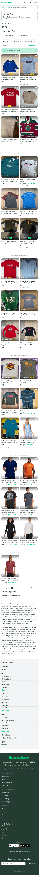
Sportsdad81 (5, 237)
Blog (2, 838)
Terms (3, 818)
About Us (4, 809)
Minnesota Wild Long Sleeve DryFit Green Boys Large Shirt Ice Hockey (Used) (9, 412)
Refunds (4, 779)
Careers (3, 812)
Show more (5, 690)
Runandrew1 (5, 74)
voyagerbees (24, 106)
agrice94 (4, 437)
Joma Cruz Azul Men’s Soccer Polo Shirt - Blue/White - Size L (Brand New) (28, 212)
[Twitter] (18, 769)
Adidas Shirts (5, 723)
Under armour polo (25, 411)
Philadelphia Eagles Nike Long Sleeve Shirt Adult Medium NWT (9, 180)
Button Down (9, 35)
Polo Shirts (5, 728)
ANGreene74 (5, 136)
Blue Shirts (4, 697)
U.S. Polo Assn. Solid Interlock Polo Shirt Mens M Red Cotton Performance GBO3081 (10, 579)
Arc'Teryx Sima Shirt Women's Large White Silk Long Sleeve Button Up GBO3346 (28, 541)
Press (3, 832)
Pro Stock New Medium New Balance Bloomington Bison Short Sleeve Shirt (9, 282)
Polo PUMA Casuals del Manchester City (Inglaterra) (9, 212)
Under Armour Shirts (7, 720)
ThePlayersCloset (6, 339)
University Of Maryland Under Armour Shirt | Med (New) (28, 344)
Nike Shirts (4, 717)
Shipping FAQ (5, 776)
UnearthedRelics (6, 176)
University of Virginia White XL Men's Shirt (28, 180)
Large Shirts (5, 676)
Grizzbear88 (24, 277)
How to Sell (5, 796)
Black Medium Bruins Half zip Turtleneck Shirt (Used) (28, 242)
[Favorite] (36, 88)
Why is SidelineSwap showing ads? (19, 153)
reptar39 (4, 309)
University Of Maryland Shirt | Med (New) (9, 381)
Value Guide (5, 793)
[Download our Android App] (24, 845)
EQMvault (4, 106)
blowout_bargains (25, 74)
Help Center (5, 786)
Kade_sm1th (24, 176)
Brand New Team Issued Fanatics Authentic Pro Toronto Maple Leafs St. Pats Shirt (9, 314)
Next (31, 587)
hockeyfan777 (24, 407)
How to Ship (5, 799)
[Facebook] (9, 769)
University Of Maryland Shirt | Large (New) (9, 344)
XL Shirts (4, 682)
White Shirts (5, 708)
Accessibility (5, 829)
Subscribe (32, 863)
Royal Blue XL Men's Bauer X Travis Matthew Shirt (28, 282)
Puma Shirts (5, 726)
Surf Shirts (4, 745)
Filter (7, 41)
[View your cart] (31, 2)
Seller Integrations (7, 802)
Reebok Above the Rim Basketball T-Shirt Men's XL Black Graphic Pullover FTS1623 (9, 511)
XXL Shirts (4, 687)
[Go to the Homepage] (6, 2)
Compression (24, 35)
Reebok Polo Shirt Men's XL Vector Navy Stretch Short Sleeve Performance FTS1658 (10, 481)
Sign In (35, 2)
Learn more (29, 765)
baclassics (23, 309)
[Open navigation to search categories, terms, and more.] (2, 7)
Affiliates (4, 815)
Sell (25, 2)
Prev (8, 587)
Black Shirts (5, 700)
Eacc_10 (4, 207)
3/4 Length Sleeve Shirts (9, 738)
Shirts (10, 23)
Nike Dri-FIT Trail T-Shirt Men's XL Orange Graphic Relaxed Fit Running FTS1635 (28, 481)
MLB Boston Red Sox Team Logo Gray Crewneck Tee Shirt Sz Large (28, 314)
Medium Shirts (6, 679)
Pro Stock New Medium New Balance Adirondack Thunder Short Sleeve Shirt (9, 110)
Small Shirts (5, 684)
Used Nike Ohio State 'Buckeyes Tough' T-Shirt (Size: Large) (28, 78)
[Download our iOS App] (14, 845)
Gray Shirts (4, 702)
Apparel (3, 23)
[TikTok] (22, 769)
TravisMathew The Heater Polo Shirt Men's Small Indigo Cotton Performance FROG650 (29, 511)
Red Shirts (4, 705)
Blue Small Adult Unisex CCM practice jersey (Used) (9, 78)
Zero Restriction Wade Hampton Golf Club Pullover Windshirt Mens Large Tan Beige (28, 110)
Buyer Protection (6, 783)
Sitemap (4, 835)
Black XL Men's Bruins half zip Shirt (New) (9, 242)
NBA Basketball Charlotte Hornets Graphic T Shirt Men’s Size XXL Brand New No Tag (9, 442)
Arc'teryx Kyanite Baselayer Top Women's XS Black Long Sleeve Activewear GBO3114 (9, 541)
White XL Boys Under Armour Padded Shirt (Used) (9, 140)
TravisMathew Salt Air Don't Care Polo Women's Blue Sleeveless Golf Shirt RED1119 (28, 442)
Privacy (3, 821)
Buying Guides (29, 769)
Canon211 (23, 136)
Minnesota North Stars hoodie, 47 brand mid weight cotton (28, 140)
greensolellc (24, 437)
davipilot (4, 407)
